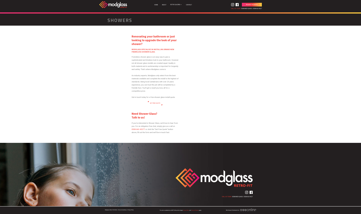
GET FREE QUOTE (155, 103)
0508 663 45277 (138, 129)
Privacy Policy (186, 210)
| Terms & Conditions (122, 210)
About (164, 5)
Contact (189, 5)
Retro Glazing (175, 4)
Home (156, 5)
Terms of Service (195, 210)
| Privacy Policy (130, 210)
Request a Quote (252, 4)
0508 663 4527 (257, 8)
